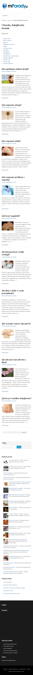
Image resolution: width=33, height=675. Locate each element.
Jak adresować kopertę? (9, 477)
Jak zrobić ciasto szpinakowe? (10, 585)
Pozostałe (6, 50)
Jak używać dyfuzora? (14, 460)
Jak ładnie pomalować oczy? (15, 556)
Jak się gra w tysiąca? (8, 562)
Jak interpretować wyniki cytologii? (13, 253)
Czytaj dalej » (5, 98)
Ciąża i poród (6, 38)
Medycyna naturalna (8, 44)
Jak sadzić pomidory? (8, 473)
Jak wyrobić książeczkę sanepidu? (17, 501)
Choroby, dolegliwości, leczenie (9, 71)
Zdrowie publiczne (8, 63)
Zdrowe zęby (6, 61)
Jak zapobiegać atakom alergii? (15, 68)
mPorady (4, 20)
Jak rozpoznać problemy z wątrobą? (13, 178)
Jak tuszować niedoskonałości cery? (11, 593)
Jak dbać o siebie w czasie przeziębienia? (13, 292)
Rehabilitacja (6, 54)
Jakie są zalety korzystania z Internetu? (18, 539)
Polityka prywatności (13, 669)
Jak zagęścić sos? (13, 526)
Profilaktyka (6, 52)
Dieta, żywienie (7, 40)
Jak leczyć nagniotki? (11, 215)
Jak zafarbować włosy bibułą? (16, 533)
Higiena (5, 42)
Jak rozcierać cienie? (8, 590)
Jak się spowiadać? (13, 507)
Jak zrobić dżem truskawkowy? (10, 650)
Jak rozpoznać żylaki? (11, 141)
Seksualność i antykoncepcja (11, 56)
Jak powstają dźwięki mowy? (10, 644)
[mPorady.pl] (16, 8)
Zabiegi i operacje (8, 57)
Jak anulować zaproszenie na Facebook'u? (13, 571)
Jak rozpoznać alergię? (12, 104)
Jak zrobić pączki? (7, 582)
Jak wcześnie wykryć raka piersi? (16, 323)
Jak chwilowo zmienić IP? (9, 567)
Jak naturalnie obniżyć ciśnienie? (11, 546)
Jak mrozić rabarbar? (14, 520)
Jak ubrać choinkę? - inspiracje (10, 652)
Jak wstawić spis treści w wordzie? (17, 494)
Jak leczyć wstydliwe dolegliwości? (16, 398)
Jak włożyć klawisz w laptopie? (16, 488)
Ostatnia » (24, 432)
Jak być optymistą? (7, 648)
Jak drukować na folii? (8, 646)
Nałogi (5, 46)
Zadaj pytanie (22, 669)
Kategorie (5, 669)
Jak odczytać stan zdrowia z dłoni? (14, 361)
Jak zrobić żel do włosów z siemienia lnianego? (20, 482)
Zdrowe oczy (6, 59)
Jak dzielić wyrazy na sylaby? (15, 466)
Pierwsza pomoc (7, 48)
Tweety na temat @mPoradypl (8, 660)
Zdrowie (9, 20)
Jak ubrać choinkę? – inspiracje (16, 514)
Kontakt (28, 669)
